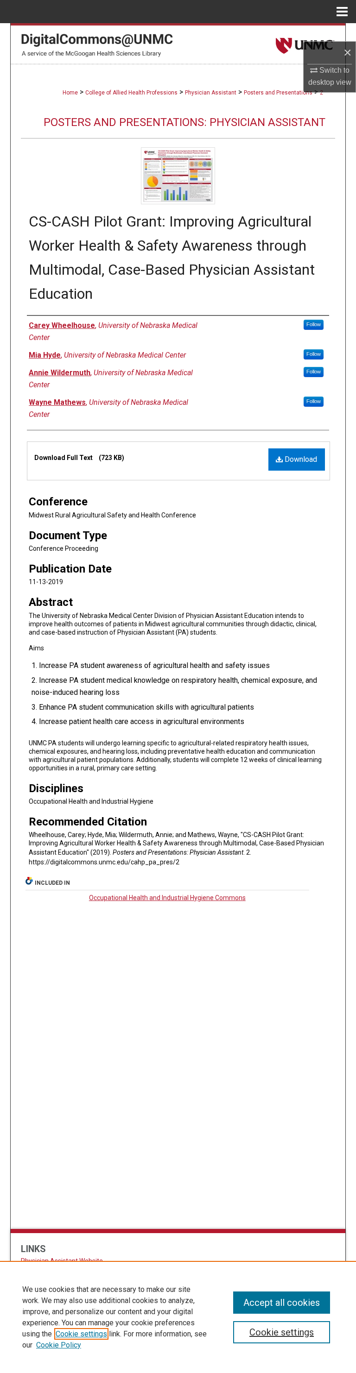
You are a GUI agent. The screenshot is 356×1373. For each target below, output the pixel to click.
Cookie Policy (58, 1345)
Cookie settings (81, 1333)
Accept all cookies (281, 1302)
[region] (178, 1317)
